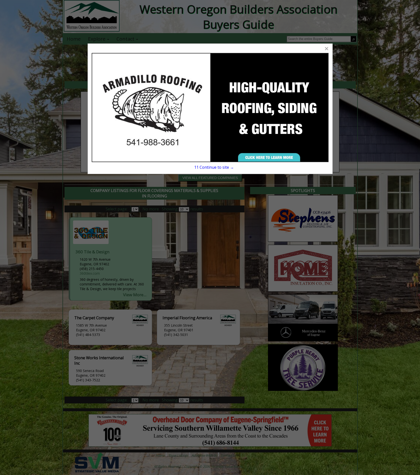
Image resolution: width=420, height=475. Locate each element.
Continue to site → (214, 167)
